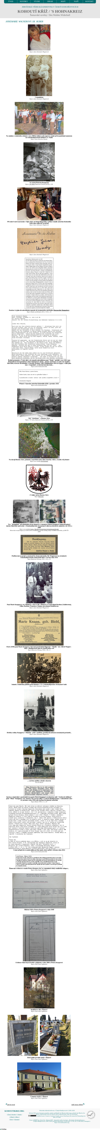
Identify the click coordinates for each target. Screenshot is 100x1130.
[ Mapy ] (17, 1117)
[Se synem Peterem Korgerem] (39, 162)
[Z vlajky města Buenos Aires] (39, 479)
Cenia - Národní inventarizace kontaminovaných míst (44, 529)
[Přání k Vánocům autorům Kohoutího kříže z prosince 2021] (39, 376)
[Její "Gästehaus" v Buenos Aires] (39, 402)
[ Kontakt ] (17, 1119)
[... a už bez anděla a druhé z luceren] (39, 758)
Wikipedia (41, 496)
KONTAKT (89, 1)
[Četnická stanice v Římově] (39, 1079)
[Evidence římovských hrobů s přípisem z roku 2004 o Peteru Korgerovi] (39, 938)
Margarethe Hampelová (61, 310)
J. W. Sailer (32, 184)
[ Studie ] (19, 1114)
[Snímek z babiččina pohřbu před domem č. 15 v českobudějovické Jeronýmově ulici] (39, 668)
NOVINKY (24, 1)
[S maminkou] (39, 76)
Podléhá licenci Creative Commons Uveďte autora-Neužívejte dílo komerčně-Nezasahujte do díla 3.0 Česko (61, 1116)
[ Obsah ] (12, 1117)
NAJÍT (76, 1)
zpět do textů (11, 1104)
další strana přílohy (77, 1104)
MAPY (63, 1)
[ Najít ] (11, 1119)
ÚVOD (10, 1)
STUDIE (37, 1)
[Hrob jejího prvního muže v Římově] (23, 1035)
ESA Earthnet (44, 461)
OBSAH (50, 1)
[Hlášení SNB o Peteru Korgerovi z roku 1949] (39, 891)
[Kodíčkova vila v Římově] (39, 988)
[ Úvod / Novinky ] (12, 1114)
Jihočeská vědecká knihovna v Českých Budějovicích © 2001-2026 (57, 1110)
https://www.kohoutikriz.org (61, 1122)
